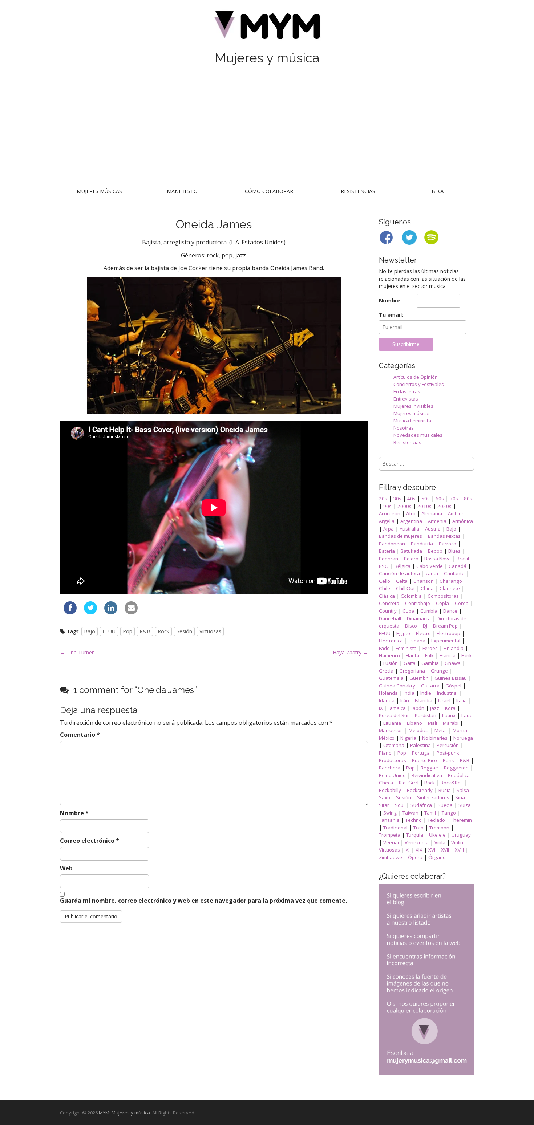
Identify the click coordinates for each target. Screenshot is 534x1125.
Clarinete (450, 588)
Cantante (454, 573)
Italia (461, 700)
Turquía (414, 835)
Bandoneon (392, 543)
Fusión (390, 663)
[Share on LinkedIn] (110, 612)
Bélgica (402, 566)
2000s (404, 506)
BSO (384, 566)
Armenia (437, 521)
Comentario (80, 735)
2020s (444, 506)
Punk (448, 760)
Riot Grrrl (408, 782)
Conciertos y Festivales (418, 384)
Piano (385, 753)
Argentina (411, 521)
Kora (450, 708)
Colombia (411, 596)
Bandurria (422, 543)
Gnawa (453, 663)
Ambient (457, 513)
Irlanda (387, 700)
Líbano (414, 723)
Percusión (448, 745)
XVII (445, 849)
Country (388, 611)
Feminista (406, 648)
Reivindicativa (427, 775)
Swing (390, 812)
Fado (384, 648)
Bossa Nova (437, 558)
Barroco (447, 543)
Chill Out (405, 588)
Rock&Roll (452, 782)
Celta (402, 581)
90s (387, 506)
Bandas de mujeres (400, 536)
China (427, 588)
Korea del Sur (394, 715)
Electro (423, 633)
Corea (462, 603)
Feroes (430, 648)
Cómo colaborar (269, 191)
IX (381, 708)
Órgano (437, 857)
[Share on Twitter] (90, 612)
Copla (442, 603)
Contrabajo (417, 603)
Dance (450, 611)
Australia (409, 528)
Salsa (463, 790)
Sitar (384, 805)
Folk (429, 655)
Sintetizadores (433, 797)
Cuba (408, 611)
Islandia (423, 700)
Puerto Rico (424, 760)
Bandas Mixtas (444, 536)
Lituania (392, 723)
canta (432, 573)
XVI (431, 849)
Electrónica (391, 640)
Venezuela (417, 842)
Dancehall (390, 618)
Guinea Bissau (450, 678)
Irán (404, 700)
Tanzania (389, 820)
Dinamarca (419, 618)
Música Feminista (412, 420)
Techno (413, 820)
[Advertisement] (267, 126)
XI (408, 849)
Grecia (386, 670)
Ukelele (437, 835)
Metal (440, 730)
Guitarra (430, 685)
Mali (432, 723)
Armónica (462, 521)
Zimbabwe (390, 857)
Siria (460, 797)
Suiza (464, 805)
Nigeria (408, 738)
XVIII (459, 849)
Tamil (430, 812)
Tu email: (391, 314)
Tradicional (395, 827)
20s (383, 498)
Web (66, 868)
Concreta (389, 603)
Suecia (445, 805)
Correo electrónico (89, 841)
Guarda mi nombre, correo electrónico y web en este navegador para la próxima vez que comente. (203, 901)
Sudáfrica (421, 805)
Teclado (436, 820)
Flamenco (389, 655)
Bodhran (388, 558)
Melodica (419, 730)
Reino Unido (392, 775)
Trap (418, 827)
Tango (449, 812)
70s (454, 498)
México (387, 738)
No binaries (435, 738)
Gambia (430, 663)
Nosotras (403, 428)
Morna (460, 730)
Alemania (431, 513)
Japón (418, 708)
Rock (163, 631)
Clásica (387, 596)
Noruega (463, 738)
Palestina (420, 745)
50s (425, 498)
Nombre (74, 813)
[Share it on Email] (131, 612)
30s (397, 498)
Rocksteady (420, 790)
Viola (439, 842)
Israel (444, 700)
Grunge (439, 670)
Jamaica (397, 708)
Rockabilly (390, 790)
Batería (387, 551)
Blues (454, 551)
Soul (400, 805)
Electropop (448, 633)
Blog (439, 191)
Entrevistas (405, 398)
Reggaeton (456, 767)
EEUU (109, 631)
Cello (384, 581)
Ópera (415, 857)
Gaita (410, 663)
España (417, 640)
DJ (425, 625)
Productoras (392, 760)
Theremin (461, 820)
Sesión (184, 631)
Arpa (388, 528)
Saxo (384, 797)
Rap (410, 767)
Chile (384, 588)
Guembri (419, 678)
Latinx (449, 715)
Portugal (421, 753)
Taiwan (410, 812)
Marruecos (391, 730)
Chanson (423, 581)
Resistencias (358, 191)
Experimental (445, 640)
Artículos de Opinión (415, 377)
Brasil (463, 558)
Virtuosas (210, 631)
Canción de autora (399, 573)
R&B (144, 631)
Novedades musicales (417, 435)
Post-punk (448, 753)
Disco (411, 625)
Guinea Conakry (397, 685)
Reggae (429, 767)
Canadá (457, 566)
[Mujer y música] (267, 27)
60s (440, 498)
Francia (448, 655)
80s (468, 498)
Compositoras (443, 596)
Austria (433, 528)
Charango (451, 581)
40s (411, 498)
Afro (411, 513)
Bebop (435, 551)
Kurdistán (425, 715)
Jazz (434, 708)
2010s (424, 506)
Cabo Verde (429, 566)
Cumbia (428, 611)
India (409, 693)
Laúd (467, 715)
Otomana (393, 745)
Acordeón (389, 513)
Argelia (387, 521)
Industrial (447, 693)
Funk (466, 655)
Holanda (388, 693)
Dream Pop (445, 625)
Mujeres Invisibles (413, 406)
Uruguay (461, 835)
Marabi (450, 723)
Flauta (412, 655)
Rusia (444, 790)
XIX (419, 849)
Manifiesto (182, 191)
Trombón (439, 827)
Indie (425, 693)
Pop (127, 631)
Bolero (411, 558)
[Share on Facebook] (70, 612)
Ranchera (389, 767)
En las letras (406, 391)
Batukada (411, 551)
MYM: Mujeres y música (124, 1112)
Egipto (403, 633)
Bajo (89, 631)
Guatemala (391, 678)
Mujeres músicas (99, 191)
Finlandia (454, 648)
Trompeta (389, 835)
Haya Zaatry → (350, 652)
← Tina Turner (77, 652)
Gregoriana (412, 670)
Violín (457, 842)
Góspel (453, 685)
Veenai (391, 842)
